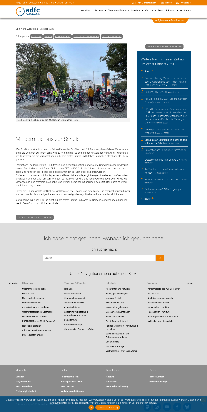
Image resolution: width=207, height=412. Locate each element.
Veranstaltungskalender (75, 298)
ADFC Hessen (67, 386)
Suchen (189, 283)
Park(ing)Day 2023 (154, 92)
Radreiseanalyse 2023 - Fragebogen (163, 189)
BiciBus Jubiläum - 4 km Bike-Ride (162, 179)
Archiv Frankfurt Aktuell (117, 321)
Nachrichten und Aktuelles (34, 316)
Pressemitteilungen (158, 381)
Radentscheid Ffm (69, 376)
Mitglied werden (23, 381)
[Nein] (203, 403)
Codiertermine (70, 320)
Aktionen (36, 37)
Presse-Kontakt (156, 376)
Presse (168, 3)
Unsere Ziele (27, 293)
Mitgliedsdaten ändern (32, 335)
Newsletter (186, 3)
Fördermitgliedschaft (26, 391)
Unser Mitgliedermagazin (34, 289)
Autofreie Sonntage (73, 324)
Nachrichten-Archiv (115, 316)
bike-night (68, 289)
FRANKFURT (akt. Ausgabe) (38, 321)
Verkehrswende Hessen (158, 302)
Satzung (110, 376)
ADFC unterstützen (147, 3)
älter (146, 71)
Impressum (111, 381)
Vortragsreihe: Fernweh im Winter (79, 329)
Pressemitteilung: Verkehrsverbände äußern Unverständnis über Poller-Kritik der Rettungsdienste (166, 81)
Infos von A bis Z (113, 298)
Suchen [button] (187, 10)
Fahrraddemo (62, 37)
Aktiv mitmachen (24, 386)
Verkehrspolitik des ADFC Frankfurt (163, 289)
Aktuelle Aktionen (72, 307)
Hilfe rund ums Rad (115, 302)
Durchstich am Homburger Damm (162, 150)
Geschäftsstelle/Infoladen (118, 312)
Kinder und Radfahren (86, 37)
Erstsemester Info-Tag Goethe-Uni (162, 159)
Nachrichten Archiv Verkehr (160, 298)
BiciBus (48, 37)
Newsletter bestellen (31, 326)
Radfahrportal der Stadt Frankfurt (163, 316)
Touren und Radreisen (74, 302)
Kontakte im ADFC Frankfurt (35, 307)
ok (91, 407)
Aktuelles (85, 10)
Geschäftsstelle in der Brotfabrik (37, 312)
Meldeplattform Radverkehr (160, 321)
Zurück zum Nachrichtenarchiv (164, 46)
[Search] (160, 258)
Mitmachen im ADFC (31, 302)
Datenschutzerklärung (117, 386)
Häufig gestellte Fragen (117, 293)
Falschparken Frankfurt (158, 312)
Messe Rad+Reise (72, 293)
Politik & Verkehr (111, 37)
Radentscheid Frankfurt (158, 307)
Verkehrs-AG (153, 293)
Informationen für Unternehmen (37, 330)
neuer (147, 198)
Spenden (20, 376)
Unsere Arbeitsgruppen (33, 298)
